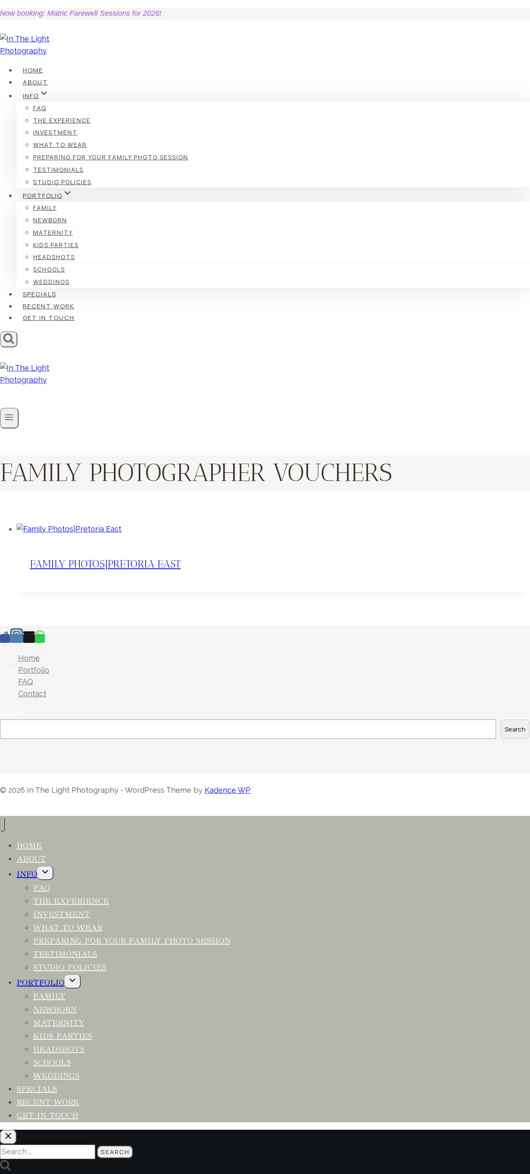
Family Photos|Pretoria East (105, 564)
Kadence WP (228, 790)
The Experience (62, 120)
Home (33, 70)
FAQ (39, 108)
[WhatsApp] (40, 638)
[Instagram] (16, 638)
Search (12, 713)
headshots (54, 257)
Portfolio (33, 670)
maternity (53, 232)
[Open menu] (9, 418)
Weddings (51, 282)
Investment (55, 132)
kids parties (56, 245)
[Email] (29, 638)
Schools (49, 269)
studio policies (62, 182)
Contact (32, 693)
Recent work (49, 306)
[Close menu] (2, 824)
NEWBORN (50, 220)
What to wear (60, 145)
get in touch (49, 317)
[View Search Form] (8, 339)
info (27, 874)
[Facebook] (5, 638)
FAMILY (45, 208)
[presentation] (273, 529)
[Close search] (8, 1137)
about (35, 82)
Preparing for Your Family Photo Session (110, 157)
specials (39, 294)
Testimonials (58, 169)
